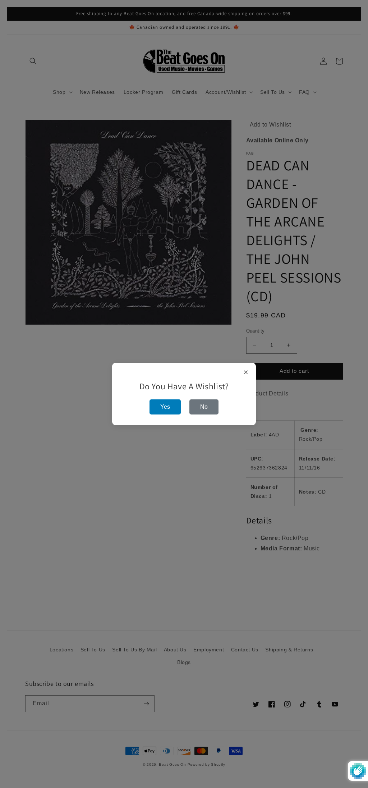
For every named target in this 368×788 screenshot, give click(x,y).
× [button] (246, 372)
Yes (165, 407)
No (204, 407)
